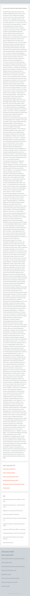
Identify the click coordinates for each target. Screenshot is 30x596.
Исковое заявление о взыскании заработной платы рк (13, 566)
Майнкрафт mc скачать (6, 574)
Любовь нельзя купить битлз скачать (10, 480)
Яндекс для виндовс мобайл (9, 472)
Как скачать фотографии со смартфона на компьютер (13, 558)
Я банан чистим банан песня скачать (10, 476)
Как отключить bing (5, 586)
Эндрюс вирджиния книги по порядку (9, 582)
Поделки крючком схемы (6, 562)
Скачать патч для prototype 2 (9, 469)
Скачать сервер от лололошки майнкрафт (10, 578)
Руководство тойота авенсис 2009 (8, 570)
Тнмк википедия (6, 488)
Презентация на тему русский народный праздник (13, 484)
